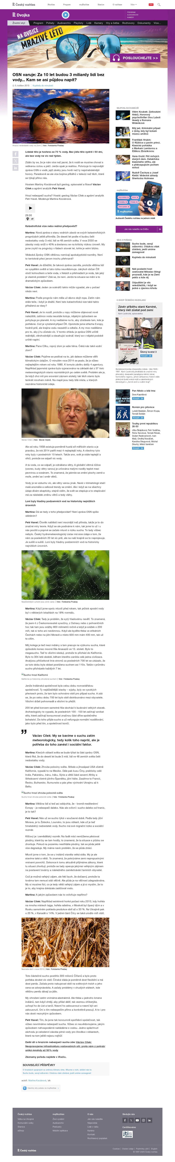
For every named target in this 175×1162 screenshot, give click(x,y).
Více (157, 23)
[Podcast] (27, 219)
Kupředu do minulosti (43, 85)
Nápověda (92, 1123)
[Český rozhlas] (24, 4)
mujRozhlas (84, 5)
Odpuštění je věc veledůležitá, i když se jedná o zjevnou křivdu (144, 285)
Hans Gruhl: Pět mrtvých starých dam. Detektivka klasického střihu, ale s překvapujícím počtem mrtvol (145, 162)
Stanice (101, 5)
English (154, 1149)
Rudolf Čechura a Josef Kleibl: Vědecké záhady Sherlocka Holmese (145, 175)
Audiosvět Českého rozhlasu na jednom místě (135, 218)
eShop (21, 1130)
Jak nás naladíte (95, 1119)
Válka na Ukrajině (26, 1119)
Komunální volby (25, 1123)
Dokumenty (144, 23)
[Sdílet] (32, 219)
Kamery (130, 17)
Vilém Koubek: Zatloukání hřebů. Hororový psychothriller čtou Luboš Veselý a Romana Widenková (146, 117)
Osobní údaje (128, 1149)
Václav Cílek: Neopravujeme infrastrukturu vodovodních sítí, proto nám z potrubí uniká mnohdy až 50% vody (65, 1046)
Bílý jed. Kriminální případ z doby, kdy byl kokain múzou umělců (146, 131)
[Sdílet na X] (15, 161)
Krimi (134, 197)
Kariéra (91, 1130)
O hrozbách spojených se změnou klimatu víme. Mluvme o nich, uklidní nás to (57, 1070)
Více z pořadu (124, 240)
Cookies (116, 1149)
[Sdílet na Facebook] (15, 154)
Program (67, 5)
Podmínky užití (142, 1149)
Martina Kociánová (37, 1080)
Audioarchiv (132, 15)
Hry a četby (123, 197)
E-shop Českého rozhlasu (131, 300)
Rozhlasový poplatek (97, 1138)
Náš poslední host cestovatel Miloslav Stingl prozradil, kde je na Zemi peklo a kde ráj (146, 273)
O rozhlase (117, 5)
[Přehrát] (30, 208)
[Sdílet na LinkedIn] (15, 168)
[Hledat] (159, 4)
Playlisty (78, 23)
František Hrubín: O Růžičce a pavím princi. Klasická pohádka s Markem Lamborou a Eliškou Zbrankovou (146, 145)
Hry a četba (112, 23)
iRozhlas (51, 5)
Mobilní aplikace (60, 1130)
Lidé (88, 23)
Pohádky (122, 202)
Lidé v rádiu (93, 1127)
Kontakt (91, 1134)
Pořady (50, 23)
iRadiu (62, 1056)
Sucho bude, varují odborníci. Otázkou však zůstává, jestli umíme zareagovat (57, 1073)
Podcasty (57, 1127)
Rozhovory (128, 23)
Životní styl (19, 23)
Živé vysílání (123, 207)
